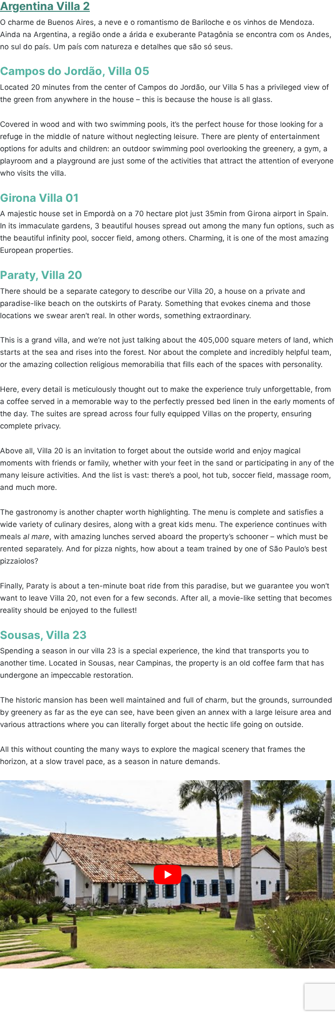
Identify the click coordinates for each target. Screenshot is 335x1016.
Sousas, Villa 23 (43, 635)
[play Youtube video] (167, 874)
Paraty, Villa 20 (41, 275)
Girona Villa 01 (39, 197)
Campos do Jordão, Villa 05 (74, 71)
